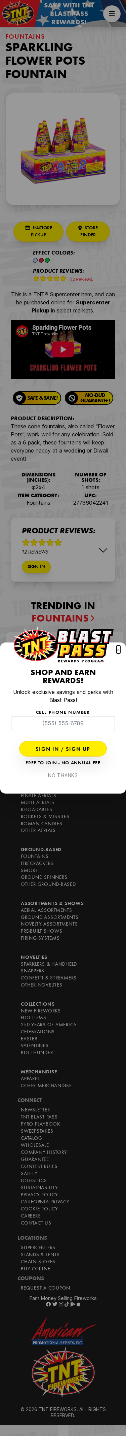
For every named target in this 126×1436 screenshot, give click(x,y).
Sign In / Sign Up (63, 749)
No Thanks (63, 775)
